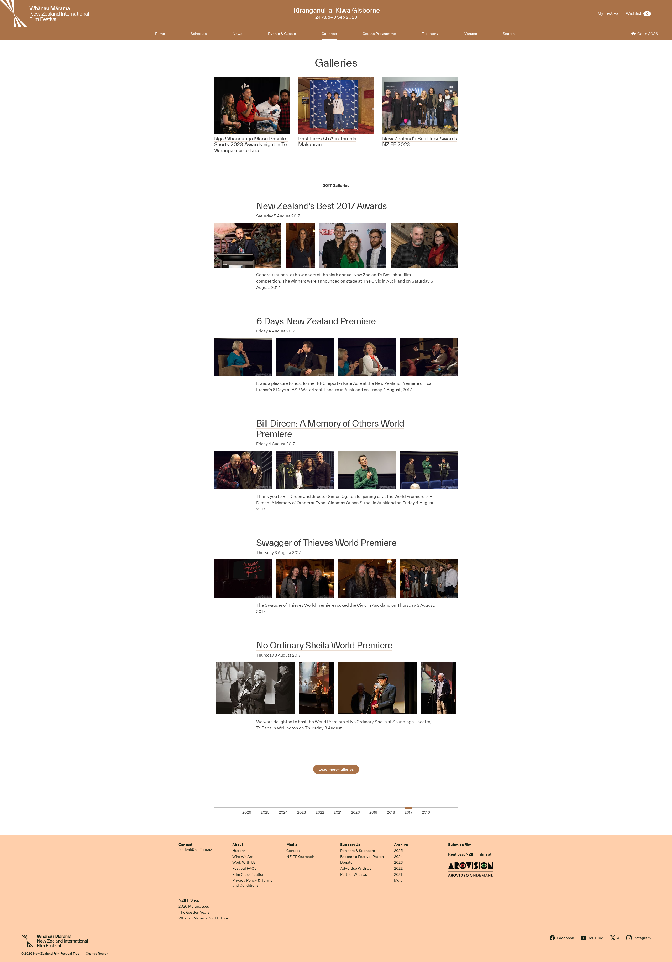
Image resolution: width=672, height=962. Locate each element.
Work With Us (243, 862)
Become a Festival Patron (362, 856)
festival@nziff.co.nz (195, 849)
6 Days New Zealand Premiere (316, 321)
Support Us (350, 844)
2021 (398, 874)
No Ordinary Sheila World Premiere (324, 645)
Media (291, 844)
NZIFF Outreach (300, 856)
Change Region (97, 953)
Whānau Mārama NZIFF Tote (203, 918)
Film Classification (248, 874)
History (238, 850)
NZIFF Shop (189, 900)
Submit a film (459, 844)
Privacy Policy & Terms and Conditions (252, 883)
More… (399, 880)
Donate (346, 862)
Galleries (329, 33)
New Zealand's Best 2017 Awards (321, 206)
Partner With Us (353, 874)
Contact (185, 844)
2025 (398, 850)
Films (160, 33)
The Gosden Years (193, 912)
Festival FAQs (244, 868)
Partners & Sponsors (357, 850)
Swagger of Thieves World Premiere (326, 543)
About (237, 844)
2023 (398, 862)
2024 (398, 856)
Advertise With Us (355, 868)
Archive (401, 844)
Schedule (199, 33)
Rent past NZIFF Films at (469, 854)
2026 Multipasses (193, 906)
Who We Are (242, 856)
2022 (398, 868)
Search (509, 33)
